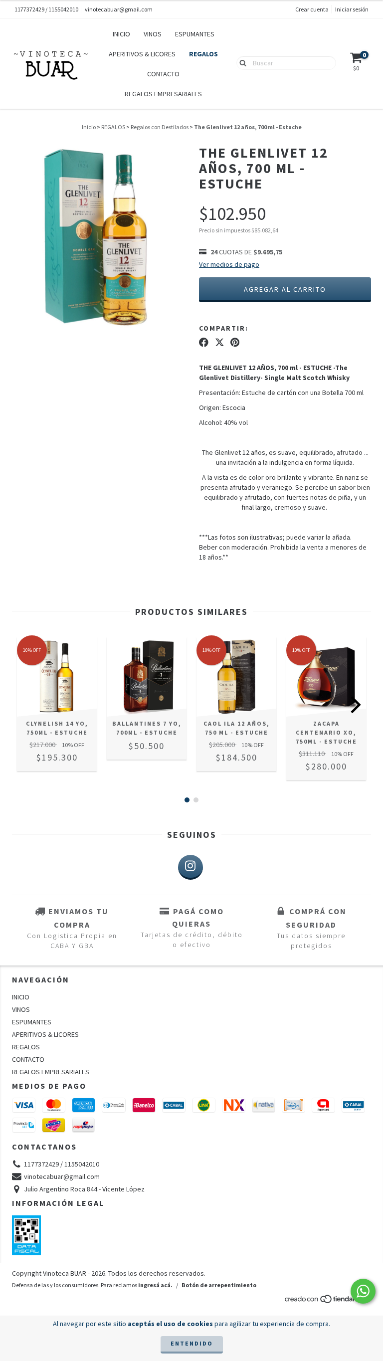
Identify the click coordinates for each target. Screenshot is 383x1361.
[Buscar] (240, 62)
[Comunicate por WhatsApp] (363, 1291)
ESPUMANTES (194, 33)
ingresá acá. (155, 1285)
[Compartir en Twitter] (219, 343)
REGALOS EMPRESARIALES (163, 93)
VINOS (153, 33)
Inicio (89, 127)
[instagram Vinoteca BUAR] (190, 867)
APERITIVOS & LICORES (142, 53)
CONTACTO (163, 73)
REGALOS (203, 53)
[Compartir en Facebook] (203, 343)
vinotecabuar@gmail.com (119, 9)
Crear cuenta (312, 9)
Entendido (192, 1343)
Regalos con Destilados (160, 127)
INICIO (121, 33)
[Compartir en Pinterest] (234, 343)
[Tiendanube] (327, 1301)
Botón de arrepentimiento (219, 1285)
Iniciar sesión (352, 9)
